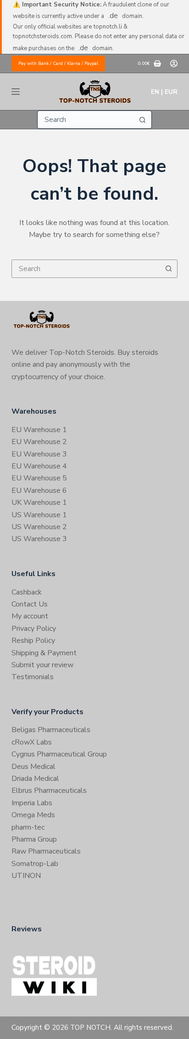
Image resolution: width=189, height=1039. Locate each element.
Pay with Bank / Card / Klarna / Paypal (58, 63)
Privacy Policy (33, 628)
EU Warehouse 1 (39, 430)
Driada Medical (35, 778)
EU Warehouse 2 (39, 442)
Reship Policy (33, 640)
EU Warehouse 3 (39, 454)
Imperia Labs (31, 803)
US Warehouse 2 (39, 527)
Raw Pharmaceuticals (46, 851)
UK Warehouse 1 (39, 502)
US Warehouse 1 (39, 515)
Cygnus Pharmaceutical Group (59, 754)
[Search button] (142, 119)
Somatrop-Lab (34, 864)
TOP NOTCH (90, 1027)
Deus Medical (33, 767)
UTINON (26, 876)
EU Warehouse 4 (39, 466)
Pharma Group (34, 839)
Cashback (26, 592)
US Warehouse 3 (39, 539)
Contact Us (29, 604)
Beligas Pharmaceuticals (50, 730)
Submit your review (42, 665)
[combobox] (86, 119)
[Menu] (15, 91)
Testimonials (32, 677)
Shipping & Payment (44, 653)
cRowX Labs (31, 742)
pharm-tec (27, 827)
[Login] (174, 63)
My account (29, 616)
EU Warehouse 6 (39, 490)
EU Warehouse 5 (39, 478)
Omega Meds (33, 815)
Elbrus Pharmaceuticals (49, 790)
